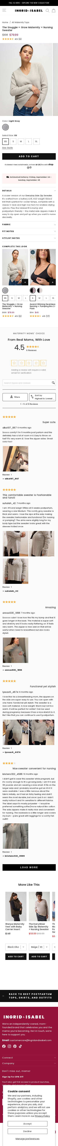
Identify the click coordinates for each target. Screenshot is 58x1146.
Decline (27, 1131)
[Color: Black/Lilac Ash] (39, 290)
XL (36, 141)
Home (5, 22)
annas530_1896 (11, 612)
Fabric (6, 224)
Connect (7, 1058)
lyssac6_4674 (10, 692)
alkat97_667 (10, 427)
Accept (27, 1123)
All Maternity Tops (20, 22)
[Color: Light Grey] (5, 290)
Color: (11, 121)
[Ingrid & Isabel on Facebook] (4, 1047)
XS (5, 141)
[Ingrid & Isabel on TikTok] (20, 1047)
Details (7, 190)
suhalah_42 (9, 503)
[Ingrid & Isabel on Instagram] (9, 1047)
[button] (14, 363)
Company (8, 1063)
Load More (29, 867)
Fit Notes (8, 231)
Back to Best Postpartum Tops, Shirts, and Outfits (30, 996)
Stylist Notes (11, 238)
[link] (5, 290)
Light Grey (5, 127)
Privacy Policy (42, 1116)
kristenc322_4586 (12, 774)
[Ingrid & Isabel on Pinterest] (15, 1047)
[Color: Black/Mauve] (32, 290)
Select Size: (9, 135)
